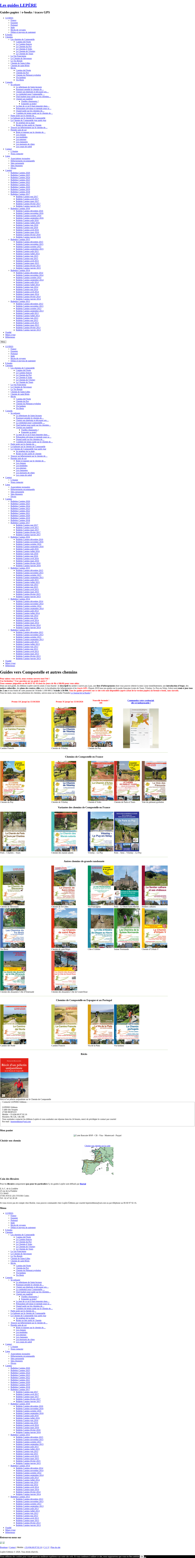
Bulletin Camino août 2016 (27, 220)
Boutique (4, 1547)
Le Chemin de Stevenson (21, 58)
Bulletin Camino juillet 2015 (28, 254)
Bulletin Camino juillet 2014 (28, 285)
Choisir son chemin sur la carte (97, 1146)
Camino (8, 170)
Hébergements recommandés (23, 161)
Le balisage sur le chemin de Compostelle (28, 118)
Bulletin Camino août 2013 (27, 313)
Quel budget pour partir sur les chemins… (33, 96)
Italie (13, 27)
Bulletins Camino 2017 (20, 194)
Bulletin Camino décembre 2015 (29, 242)
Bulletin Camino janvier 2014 (28, 299)
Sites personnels (17, 163)
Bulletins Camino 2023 (20, 180)
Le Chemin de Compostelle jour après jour (28, 120)
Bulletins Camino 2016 (20, 208)
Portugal (14, 25)
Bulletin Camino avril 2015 (27, 261)
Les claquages (22, 142)
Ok (142, 1557)
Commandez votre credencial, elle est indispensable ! (140, 701)
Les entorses (21, 139)
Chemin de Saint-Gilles (20, 63)
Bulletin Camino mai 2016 (27, 227)
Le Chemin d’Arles (24, 49)
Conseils (8, 82)
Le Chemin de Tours (24, 54)
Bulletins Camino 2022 (20, 182)
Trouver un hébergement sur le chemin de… (29, 127)
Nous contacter (17, 154)
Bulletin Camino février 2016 (28, 235)
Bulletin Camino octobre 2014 (28, 277)
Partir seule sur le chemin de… (23, 115)
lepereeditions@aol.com (21, 1121)
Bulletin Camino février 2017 (28, 204)
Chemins (9, 37)
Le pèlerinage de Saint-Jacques (29, 87)
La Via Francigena (18, 56)
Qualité (8, 332)
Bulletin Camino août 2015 (27, 251)
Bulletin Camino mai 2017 (27, 196)
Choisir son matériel (24, 99)
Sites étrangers (17, 165)
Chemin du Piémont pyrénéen (28, 75)
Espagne (14, 23)
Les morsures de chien (25, 144)
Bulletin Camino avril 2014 (27, 292)
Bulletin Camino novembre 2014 (29, 275)
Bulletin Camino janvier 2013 (28, 330)
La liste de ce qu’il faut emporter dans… (32, 106)
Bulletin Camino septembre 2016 (30, 218)
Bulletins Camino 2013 (20, 301)
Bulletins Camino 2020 (20, 187)
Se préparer (15, 84)
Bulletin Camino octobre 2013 (28, 308)
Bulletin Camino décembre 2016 (29, 211)
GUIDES (9, 18)
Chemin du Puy (22, 73)
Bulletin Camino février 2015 (28, 266)
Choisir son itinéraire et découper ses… (32, 92)
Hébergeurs (10, 337)
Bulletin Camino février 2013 (28, 327)
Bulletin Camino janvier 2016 (28, 237)
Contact (8, 149)
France (13, 20)
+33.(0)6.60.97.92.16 (33, 1547)
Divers (13, 168)
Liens (7, 156)
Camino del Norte (23, 42)
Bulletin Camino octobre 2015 (28, 246)
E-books (8, 34)
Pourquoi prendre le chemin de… (30, 89)
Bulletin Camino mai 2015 (27, 258)
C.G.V (46, 1547)
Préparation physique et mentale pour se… (33, 108)
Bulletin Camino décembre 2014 (29, 273)
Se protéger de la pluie (25, 123)
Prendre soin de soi (19, 130)
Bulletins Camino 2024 (20, 177)
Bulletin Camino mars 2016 (27, 232)
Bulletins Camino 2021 (20, 185)
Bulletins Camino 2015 (20, 239)
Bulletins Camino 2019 (20, 189)
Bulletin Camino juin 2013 (27, 318)
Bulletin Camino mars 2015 (27, 263)
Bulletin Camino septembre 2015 (30, 249)
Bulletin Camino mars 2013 (27, 325)
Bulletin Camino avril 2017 (27, 199)
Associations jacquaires (20, 158)
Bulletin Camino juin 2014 (27, 287)
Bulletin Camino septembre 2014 (30, 280)
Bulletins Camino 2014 (20, 270)
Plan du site (55, 1547)
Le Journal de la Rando (80, 693)
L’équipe (14, 151)
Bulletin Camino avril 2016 (27, 230)
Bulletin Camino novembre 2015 (29, 244)
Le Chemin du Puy (24, 46)
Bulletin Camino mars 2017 (27, 201)
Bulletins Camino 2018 (20, 192)
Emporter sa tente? (29, 104)
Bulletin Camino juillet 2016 (28, 223)
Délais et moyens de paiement (23, 32)
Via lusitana (21, 77)
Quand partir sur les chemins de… (30, 111)
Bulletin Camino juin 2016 (27, 225)
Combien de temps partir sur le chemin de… (34, 113)
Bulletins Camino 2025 (20, 175)
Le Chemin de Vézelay (25, 51)
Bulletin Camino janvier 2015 (28, 268)
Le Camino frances (24, 44)
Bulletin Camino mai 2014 (27, 289)
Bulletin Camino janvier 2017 (28, 206)
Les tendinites (21, 137)
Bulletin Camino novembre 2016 (29, 213)
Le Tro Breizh (16, 61)
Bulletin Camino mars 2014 (27, 294)
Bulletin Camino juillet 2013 (28, 316)
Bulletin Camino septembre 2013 (30, 311)
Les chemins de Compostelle (23, 39)
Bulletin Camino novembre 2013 (29, 306)
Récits (13, 68)
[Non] (145, 1557)
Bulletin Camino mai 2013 (27, 320)
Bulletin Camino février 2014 (28, 296)
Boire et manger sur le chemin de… (31, 132)
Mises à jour (10, 335)
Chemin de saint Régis (20, 65)
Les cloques (21, 135)
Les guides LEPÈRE (18, 5)
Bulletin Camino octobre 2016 (28, 215)
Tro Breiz (20, 80)
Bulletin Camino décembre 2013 (29, 304)
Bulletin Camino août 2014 (27, 282)
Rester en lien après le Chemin (28, 125)
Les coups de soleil (24, 146)
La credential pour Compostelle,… (30, 94)
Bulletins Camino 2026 (20, 173)
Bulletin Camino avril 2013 (27, 323)
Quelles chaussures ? (30, 101)
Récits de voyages (18, 30)
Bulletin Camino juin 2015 (27, 256)
